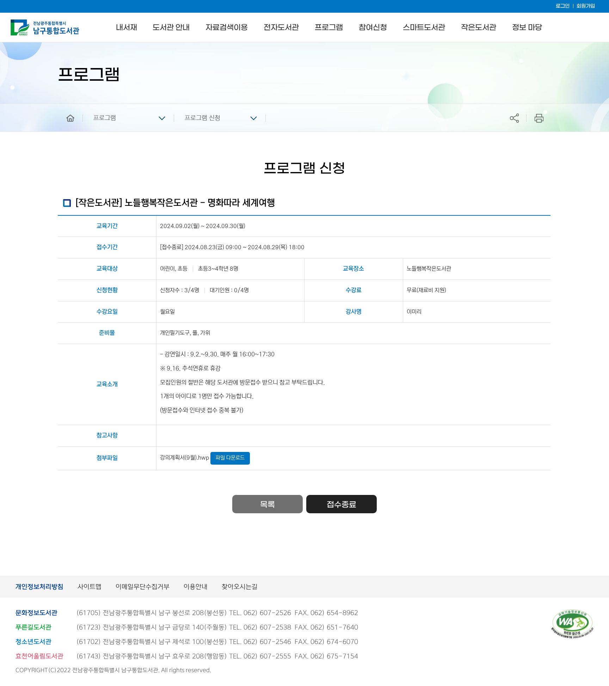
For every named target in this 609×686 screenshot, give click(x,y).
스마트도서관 (424, 27)
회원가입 (586, 6)
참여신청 (373, 27)
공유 (514, 118)
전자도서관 (281, 27)
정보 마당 (527, 27)
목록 (267, 504)
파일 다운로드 (230, 458)
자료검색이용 (226, 27)
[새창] (572, 612)
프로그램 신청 (202, 118)
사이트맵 (90, 587)
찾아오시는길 (240, 587)
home (65, 107)
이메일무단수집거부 (143, 587)
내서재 (126, 27)
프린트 (539, 118)
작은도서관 (478, 27)
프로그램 (329, 27)
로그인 (563, 6)
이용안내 (196, 587)
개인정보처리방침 (39, 587)
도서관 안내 (171, 27)
